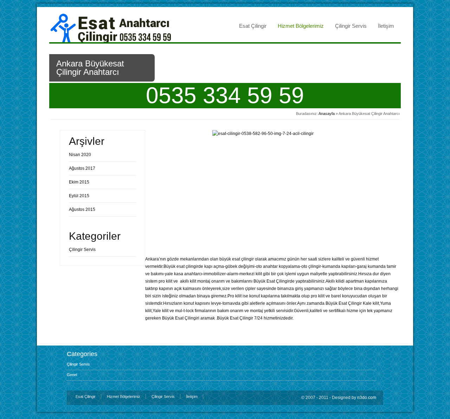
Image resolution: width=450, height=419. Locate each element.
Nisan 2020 (80, 154)
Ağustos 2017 (82, 168)
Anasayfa (327, 113)
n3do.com (366, 397)
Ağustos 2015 (82, 209)
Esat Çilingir (252, 26)
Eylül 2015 (79, 195)
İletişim (386, 26)
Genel (72, 375)
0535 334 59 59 (225, 95)
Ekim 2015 (79, 182)
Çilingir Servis (351, 26)
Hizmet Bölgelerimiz (301, 26)
